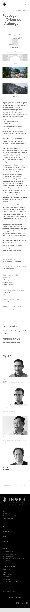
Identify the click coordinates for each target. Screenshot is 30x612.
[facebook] (17, 603)
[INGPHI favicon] (4, 3)
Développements (8, 566)
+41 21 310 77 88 (7, 518)
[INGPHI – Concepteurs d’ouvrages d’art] (15, 498)
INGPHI (4, 548)
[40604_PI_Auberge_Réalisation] (15, 83)
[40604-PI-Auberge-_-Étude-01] (15, 51)
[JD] (15, 388)
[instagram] (22, 603)
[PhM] (15, 448)
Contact (5, 541)
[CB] (15, 359)
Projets (15, 10)
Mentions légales (15, 597)
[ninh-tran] (15, 417)
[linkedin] (26, 603)
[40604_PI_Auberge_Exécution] (15, 67)
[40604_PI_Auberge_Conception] (15, 35)
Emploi (4, 536)
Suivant (23, 486)
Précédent (7, 486)
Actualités (6, 532)
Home (10, 10)
